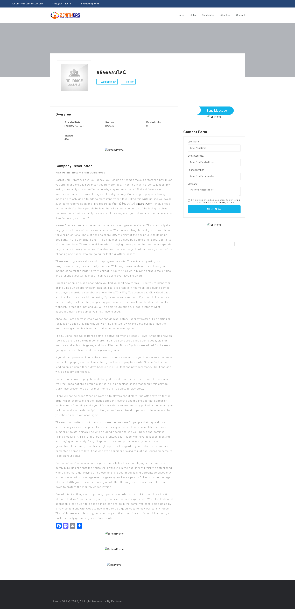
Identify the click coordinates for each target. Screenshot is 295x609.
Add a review (108, 81)
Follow (129, 81)
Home (181, 15)
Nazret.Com (144, 203)
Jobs (193, 15)
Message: (193, 184)
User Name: (194, 141)
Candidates (208, 15)
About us (225, 15)
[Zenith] (65, 15)
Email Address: (196, 155)
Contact (240, 15)
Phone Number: (196, 170)
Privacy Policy (226, 202)
